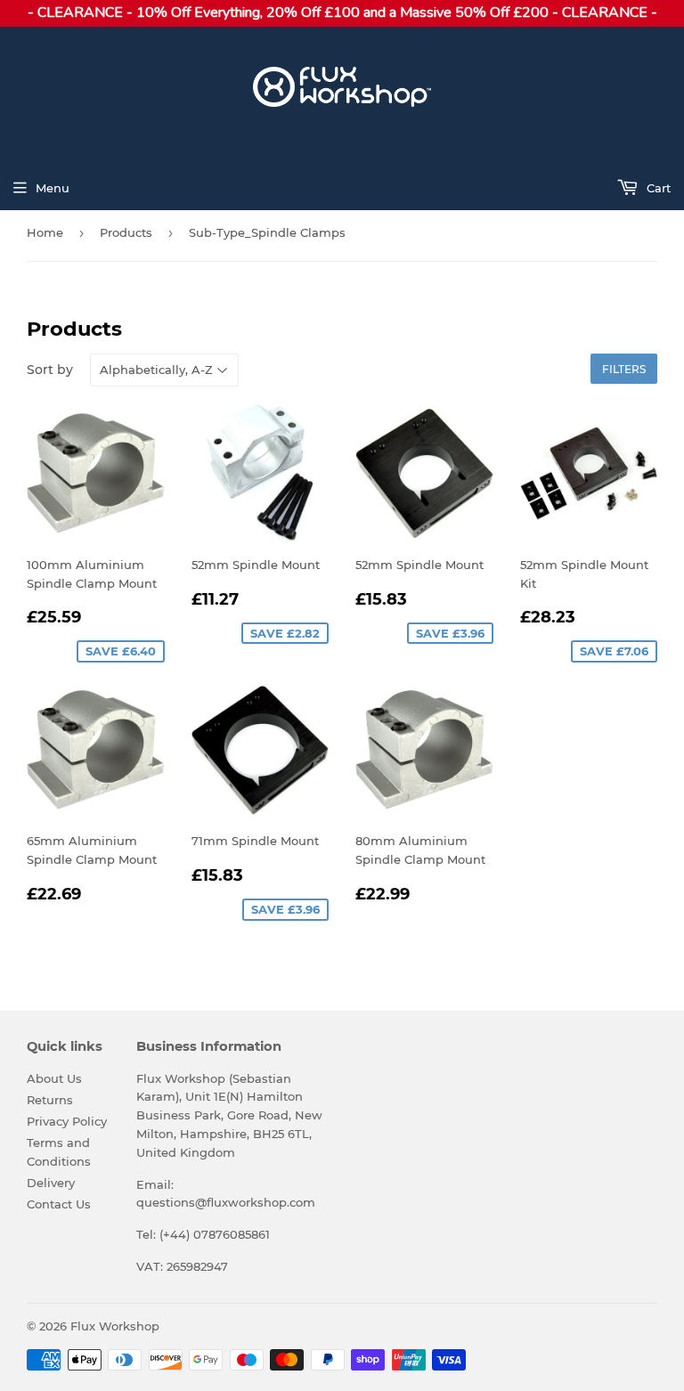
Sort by (50, 370)
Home (45, 232)
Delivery (51, 1182)
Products (126, 232)
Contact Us (59, 1204)
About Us (54, 1078)
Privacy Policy (67, 1121)
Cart (657, 188)
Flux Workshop (114, 1326)
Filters (624, 369)
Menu (52, 188)
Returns (50, 1100)
